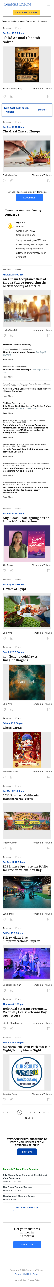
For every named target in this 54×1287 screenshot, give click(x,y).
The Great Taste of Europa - (26, 371)
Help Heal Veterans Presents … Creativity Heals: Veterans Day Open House (25, 1012)
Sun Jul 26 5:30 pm (13, 652)
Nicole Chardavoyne (13, 1023)
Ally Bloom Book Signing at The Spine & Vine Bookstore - (27, 407)
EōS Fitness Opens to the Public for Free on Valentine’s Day (25, 868)
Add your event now (27, 1208)
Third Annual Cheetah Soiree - (24, 353)
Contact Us (20, 1274)
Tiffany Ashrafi (10, 843)
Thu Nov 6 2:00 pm (13, 1004)
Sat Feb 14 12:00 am (14, 862)
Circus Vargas (12, 727)
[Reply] (12, 96)
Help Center (33, 1274)
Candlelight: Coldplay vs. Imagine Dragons (20, 658)
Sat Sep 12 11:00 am (14, 513)
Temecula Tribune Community (17, 344)
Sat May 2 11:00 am (13, 791)
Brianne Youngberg (12, 88)
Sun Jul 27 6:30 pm (13, 1042)
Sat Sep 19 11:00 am (14, 127)
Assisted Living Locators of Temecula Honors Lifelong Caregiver (27, 390)
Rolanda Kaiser (10, 772)
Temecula (7, 28)
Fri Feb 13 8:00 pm (13, 933)
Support (42, 110)
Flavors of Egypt (14, 589)
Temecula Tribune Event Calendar (20, 1169)
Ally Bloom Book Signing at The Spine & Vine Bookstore (26, 519)
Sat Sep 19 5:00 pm (13, 33)
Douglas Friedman (12, 985)
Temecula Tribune (42, 88)
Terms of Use (20, 1280)
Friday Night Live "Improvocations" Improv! (21, 939)
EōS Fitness (8, 914)
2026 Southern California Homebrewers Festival (21, 797)
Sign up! (27, 1152)
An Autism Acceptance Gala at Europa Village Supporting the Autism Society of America (25, 282)
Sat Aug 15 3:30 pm (13, 584)
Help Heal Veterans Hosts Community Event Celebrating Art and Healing (26, 469)
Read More (8, 359)
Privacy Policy (34, 1280)
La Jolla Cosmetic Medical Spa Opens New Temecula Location (26, 450)
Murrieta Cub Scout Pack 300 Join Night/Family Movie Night (27, 1048)
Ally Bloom (8, 565)
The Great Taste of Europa (21, 131)
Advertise (29, 198)
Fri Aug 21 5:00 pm (13, 274)
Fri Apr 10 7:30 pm (13, 723)
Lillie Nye (7, 633)
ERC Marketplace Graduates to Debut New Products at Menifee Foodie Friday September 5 (25, 490)
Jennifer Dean (10, 1094)
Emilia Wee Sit (10, 175)
